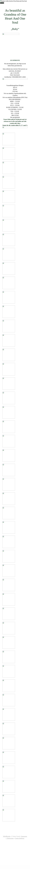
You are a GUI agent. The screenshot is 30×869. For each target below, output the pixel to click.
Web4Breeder (6, 836)
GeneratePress (14, 844)
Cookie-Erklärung (19, 838)
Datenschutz (10, 838)
